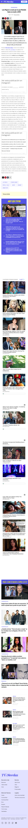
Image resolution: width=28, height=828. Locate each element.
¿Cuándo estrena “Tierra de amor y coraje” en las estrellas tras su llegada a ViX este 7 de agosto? (14, 630)
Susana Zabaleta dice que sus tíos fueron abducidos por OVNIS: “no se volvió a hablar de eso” (15, 243)
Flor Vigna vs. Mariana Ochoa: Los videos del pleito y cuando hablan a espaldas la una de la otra (15, 236)
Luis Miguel (12, 49)
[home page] (8, 2)
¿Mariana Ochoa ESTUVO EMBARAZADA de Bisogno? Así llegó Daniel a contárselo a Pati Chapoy (14, 250)
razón (13, 185)
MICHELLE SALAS (5, 185)
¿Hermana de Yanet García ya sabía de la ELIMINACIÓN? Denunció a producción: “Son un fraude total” (14, 220)
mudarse (19, 185)
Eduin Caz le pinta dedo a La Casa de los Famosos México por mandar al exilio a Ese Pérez (19, 699)
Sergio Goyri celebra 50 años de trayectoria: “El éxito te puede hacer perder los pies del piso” (14, 604)
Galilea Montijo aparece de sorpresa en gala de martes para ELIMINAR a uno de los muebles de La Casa (15, 228)
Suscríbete (24, 1)
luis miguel (5, 182)
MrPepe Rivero (15, 704)
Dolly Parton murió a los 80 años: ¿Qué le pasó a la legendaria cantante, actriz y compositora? (19, 726)
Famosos (3, 681)
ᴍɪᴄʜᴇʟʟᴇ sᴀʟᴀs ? (18, 92)
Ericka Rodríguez (15, 718)
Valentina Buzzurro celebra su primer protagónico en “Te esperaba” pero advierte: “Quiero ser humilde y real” (13, 658)
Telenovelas (14, 7)
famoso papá (5, 188)
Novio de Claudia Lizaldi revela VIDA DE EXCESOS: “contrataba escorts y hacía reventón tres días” (19, 713)
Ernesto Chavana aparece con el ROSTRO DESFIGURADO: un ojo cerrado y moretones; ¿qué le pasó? (19, 740)
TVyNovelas (15, 731)
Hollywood (15, 723)
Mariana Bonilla (16, 14)
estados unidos (13, 182)
